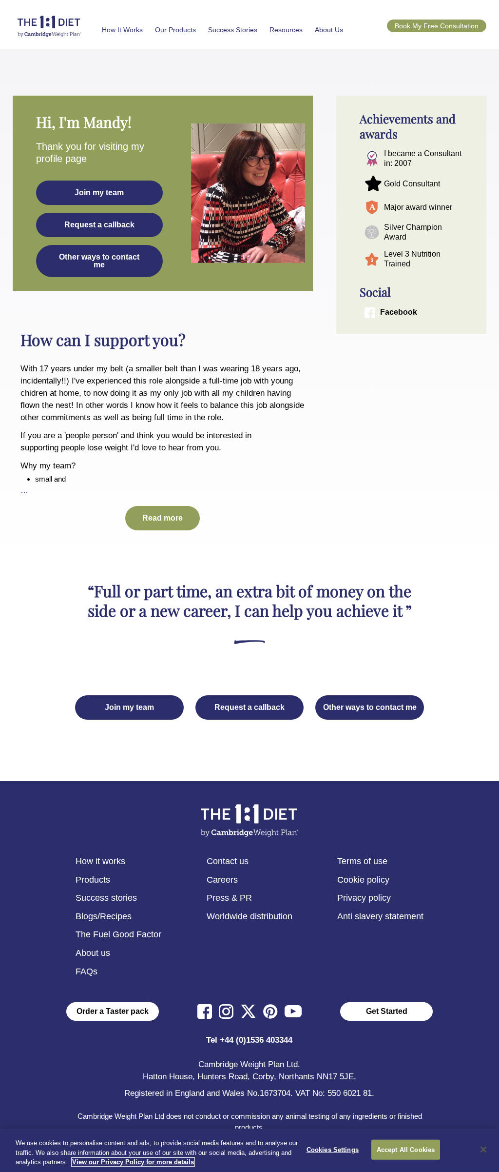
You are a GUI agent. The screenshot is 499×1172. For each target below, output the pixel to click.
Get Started (386, 1011)
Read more (162, 518)
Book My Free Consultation (437, 26)
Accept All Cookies (406, 1149)
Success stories (106, 898)
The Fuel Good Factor (118, 934)
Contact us (228, 861)
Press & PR (229, 898)
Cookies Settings (333, 1149)
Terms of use (362, 861)
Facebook (398, 312)
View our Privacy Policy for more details (133, 1162)
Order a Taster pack (113, 1011)
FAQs (86, 971)
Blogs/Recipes (104, 916)
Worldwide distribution (249, 916)
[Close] (483, 1149)
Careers (222, 880)
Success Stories (232, 30)
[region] (249, 1150)
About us (93, 953)
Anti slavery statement (380, 916)
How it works (100, 861)
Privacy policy (364, 898)
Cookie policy (363, 880)
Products (93, 880)
